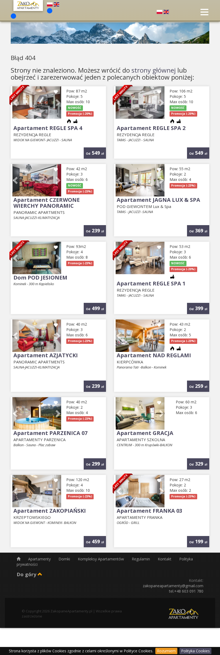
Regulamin (141, 558)
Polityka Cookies (195, 650)
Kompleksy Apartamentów (101, 558)
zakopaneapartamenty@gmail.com (173, 585)
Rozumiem (166, 650)
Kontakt (165, 558)
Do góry (27, 574)
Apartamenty (40, 558)
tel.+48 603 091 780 (186, 591)
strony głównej (153, 70)
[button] (57, 102)
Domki (64, 558)
